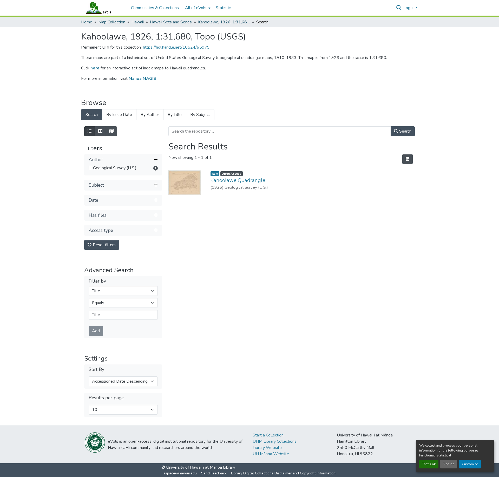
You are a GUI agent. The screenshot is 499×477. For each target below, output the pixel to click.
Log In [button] (409, 8)
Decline (448, 464)
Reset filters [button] (104, 245)
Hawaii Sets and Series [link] (171, 22)
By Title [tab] (175, 114)
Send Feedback (214, 473)
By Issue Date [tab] (119, 114)
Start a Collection (268, 435)
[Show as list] (89, 131)
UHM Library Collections (275, 441)
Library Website (267, 447)
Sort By (96, 369)
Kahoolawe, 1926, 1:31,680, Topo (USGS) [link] (224, 22)
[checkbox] (90, 167)
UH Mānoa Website (271, 454)
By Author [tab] (150, 114)
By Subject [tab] (200, 114)
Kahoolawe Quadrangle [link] (238, 180)
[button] (103, 7)
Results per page (106, 398)
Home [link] (86, 22)
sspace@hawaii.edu (180, 473)
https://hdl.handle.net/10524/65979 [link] (176, 47)
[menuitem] (197, 8)
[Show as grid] (100, 131)
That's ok (429, 464)
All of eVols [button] (195, 8)
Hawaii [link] (138, 22)
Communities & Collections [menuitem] (155, 8)
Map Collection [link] (112, 22)
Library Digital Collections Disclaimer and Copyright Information (283, 473)
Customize (470, 464)
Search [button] (404, 131)
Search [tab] (92, 114)
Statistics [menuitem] (224, 8)
